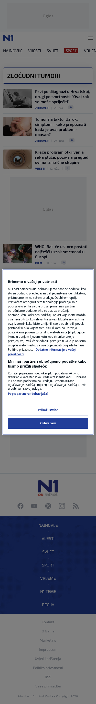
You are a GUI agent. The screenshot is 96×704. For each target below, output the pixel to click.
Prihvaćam (48, 423)
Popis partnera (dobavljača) (28, 394)
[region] (47, 352)
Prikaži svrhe (48, 410)
